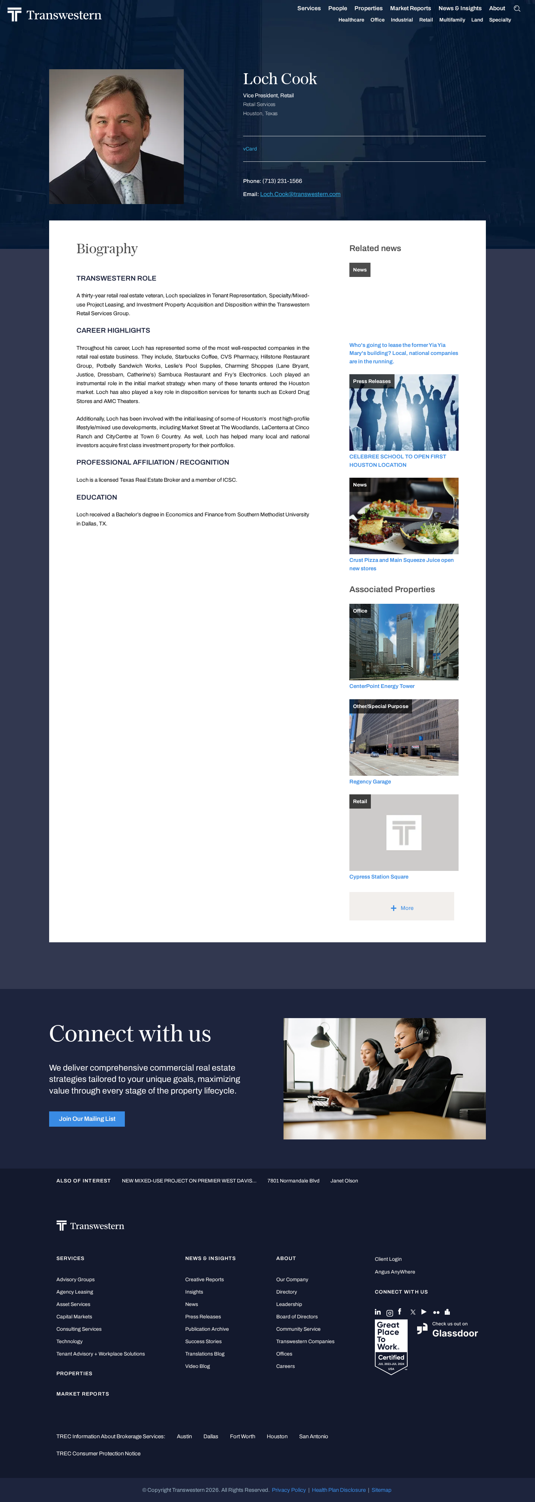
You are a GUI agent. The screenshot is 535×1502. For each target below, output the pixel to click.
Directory (286, 1292)
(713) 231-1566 (282, 181)
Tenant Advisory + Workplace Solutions (100, 1354)
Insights (194, 1292)
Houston (277, 1436)
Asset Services (73, 1304)
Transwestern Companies (305, 1341)
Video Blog (197, 1366)
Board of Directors (297, 1316)
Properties (368, 8)
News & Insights (460, 8)
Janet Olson (344, 1181)
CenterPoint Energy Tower (382, 686)
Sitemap (382, 1490)
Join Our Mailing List (87, 1118)
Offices (284, 1354)
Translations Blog (205, 1354)
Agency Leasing (74, 1292)
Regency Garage (370, 782)
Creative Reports (204, 1279)
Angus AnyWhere (395, 1272)
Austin (184, 1436)
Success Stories (203, 1341)
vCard (250, 149)
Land (477, 20)
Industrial (402, 20)
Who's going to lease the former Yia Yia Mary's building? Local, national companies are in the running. (403, 353)
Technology (69, 1341)
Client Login (388, 1259)
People (337, 8)
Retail (426, 20)
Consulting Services (79, 1329)
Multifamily (452, 20)
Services (309, 8)
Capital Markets (74, 1316)
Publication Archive (207, 1329)
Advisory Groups (75, 1279)
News (191, 1304)
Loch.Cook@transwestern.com (300, 194)
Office (377, 20)
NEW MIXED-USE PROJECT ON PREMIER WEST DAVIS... (189, 1181)
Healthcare (351, 20)
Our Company (292, 1279)
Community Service (298, 1329)
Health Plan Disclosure (339, 1490)
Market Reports (410, 8)
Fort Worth (242, 1436)
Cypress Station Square (378, 877)
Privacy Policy (289, 1490)
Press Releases (203, 1316)
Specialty (500, 20)
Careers (285, 1366)
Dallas (210, 1436)
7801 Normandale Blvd (294, 1181)
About (497, 8)
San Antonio (313, 1436)
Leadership (289, 1304)
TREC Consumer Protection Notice (98, 1453)
